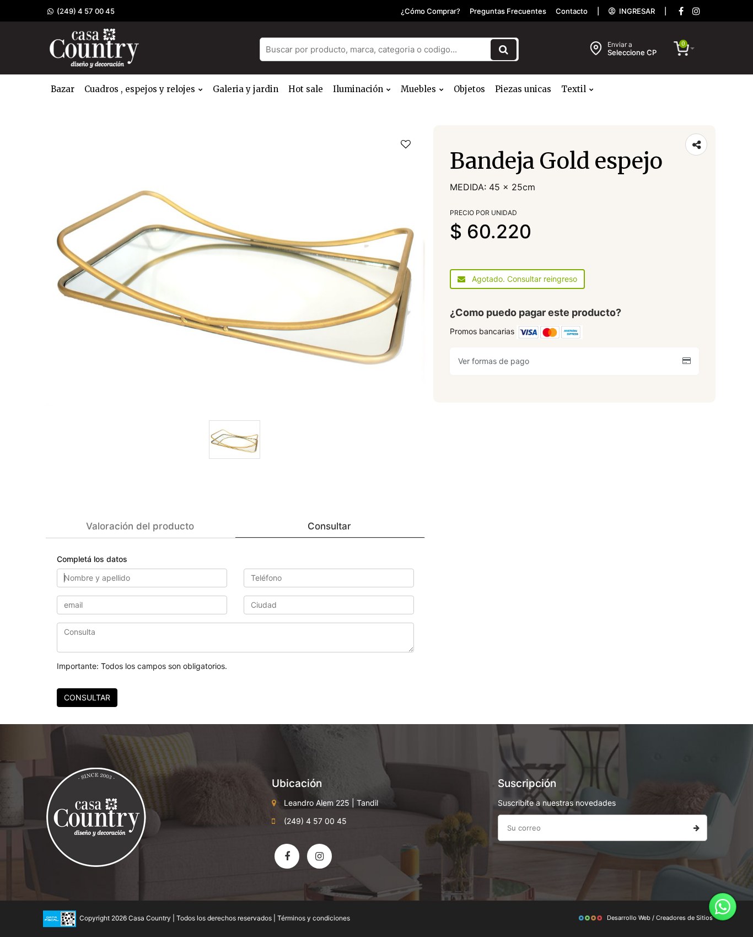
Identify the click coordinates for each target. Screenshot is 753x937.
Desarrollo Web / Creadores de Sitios (660, 918)
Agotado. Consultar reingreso (521, 278)
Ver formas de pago (496, 361)
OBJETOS (469, 89)
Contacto (572, 11)
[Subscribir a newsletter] (696, 827)
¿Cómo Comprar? (430, 11)
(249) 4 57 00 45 (84, 11)
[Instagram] (319, 856)
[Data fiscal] (59, 918)
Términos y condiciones (313, 918)
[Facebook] (680, 11)
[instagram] (696, 11)
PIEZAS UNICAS (523, 89)
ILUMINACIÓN (359, 89)
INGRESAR (635, 11)
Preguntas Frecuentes (508, 11)
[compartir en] (696, 144)
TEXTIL (574, 89)
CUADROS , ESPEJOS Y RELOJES (140, 89)
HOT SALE (305, 89)
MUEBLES (419, 89)
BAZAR (62, 89)
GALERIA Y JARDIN (245, 89)
